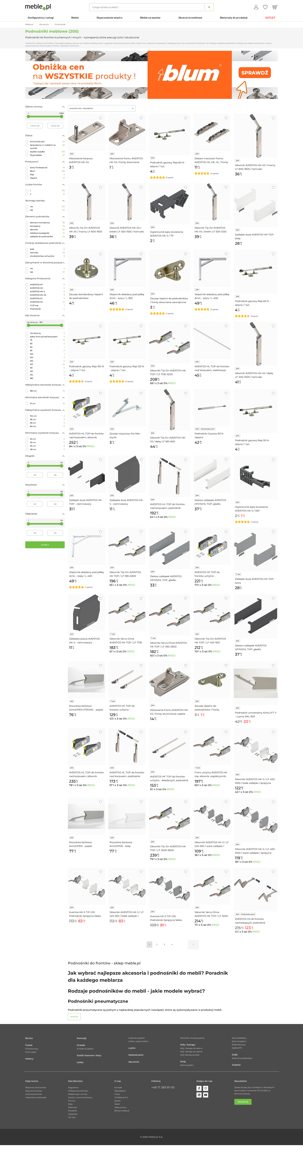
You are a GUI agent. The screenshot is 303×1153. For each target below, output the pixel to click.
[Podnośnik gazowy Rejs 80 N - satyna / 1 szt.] (169, 134)
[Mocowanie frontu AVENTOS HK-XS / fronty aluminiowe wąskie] (169, 682)
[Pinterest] (199, 1094)
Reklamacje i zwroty (77, 1094)
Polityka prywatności (78, 1091)
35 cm (47, 446)
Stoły (183, 1061)
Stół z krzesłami (239, 1041)
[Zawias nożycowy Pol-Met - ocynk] (127, 407)
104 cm (47, 416)
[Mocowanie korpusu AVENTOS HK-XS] (86, 132)
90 (47, 350)
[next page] (193, 944)
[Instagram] (205, 1088)
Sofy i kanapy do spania (191, 1051)
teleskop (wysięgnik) (47, 233)
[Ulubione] (265, 7)
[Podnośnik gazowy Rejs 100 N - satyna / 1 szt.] (86, 340)
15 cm (47, 403)
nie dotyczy (47, 333)
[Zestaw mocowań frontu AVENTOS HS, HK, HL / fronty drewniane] (212, 132)
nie (47, 206)
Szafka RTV (237, 1048)
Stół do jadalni (186, 1065)
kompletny (47, 226)
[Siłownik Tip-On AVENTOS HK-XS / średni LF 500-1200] (212, 201)
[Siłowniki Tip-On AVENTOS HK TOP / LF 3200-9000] (169, 818)
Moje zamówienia (33, 1091)
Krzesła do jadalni (85, 1049)
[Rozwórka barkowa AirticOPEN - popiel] (86, 816)
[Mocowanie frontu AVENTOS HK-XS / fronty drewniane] (127, 132)
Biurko (29, 1038)
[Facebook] (199, 1088)
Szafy (235, 1054)
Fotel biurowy (32, 1049)
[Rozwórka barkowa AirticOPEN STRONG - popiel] (86, 680)
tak (47, 210)
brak (47, 249)
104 (47, 357)
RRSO (171, 383)
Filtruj (45, 545)
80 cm (47, 426)
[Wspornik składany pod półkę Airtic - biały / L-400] (86, 546)
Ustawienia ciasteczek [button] (35, 1097)
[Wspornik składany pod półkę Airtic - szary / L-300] (127, 268)
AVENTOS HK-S (47, 291)
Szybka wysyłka (47, 151)
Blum (47, 171)
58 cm (47, 419)
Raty (70, 1104)
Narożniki (133, 1061)
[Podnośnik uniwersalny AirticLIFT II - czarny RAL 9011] (256, 683)
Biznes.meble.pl (121, 1110)
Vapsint (47, 178)
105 (47, 361)
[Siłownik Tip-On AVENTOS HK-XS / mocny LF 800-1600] (86, 201)
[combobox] (102, 108)
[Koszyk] (275, 7)
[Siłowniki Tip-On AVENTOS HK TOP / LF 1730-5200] (169, 342)
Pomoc (71, 1101)
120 (47, 371)
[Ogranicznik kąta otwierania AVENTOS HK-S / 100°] (256, 478)
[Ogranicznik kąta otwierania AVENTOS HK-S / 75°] (169, 204)
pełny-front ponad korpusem (47, 336)
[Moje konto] (256, 7)
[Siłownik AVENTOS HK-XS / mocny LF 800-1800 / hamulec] (256, 136)
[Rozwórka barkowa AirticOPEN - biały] (127, 816)
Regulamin (73, 1087)
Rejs (47, 174)
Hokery (29, 1058)
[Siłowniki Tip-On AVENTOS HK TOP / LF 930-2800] (127, 546)
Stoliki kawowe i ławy (89, 1055)
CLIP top (47, 305)
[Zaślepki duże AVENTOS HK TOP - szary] (256, 550)
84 (47, 347)
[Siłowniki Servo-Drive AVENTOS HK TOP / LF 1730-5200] (127, 612)
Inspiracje (72, 1114)
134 (47, 375)
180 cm (47, 391)
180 (47, 378)
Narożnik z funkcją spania (192, 1038)
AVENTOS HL (47, 298)
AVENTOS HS (47, 302)
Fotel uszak (30, 1052)
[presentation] (30, 75)
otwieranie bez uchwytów (47, 256)
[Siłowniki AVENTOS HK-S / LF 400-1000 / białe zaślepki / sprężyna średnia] (256, 750)
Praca (117, 1094)
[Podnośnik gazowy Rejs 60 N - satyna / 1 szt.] (256, 272)
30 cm (47, 442)
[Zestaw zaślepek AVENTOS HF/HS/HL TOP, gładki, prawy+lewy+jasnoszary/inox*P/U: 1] (169, 548)
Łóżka (80, 1062)
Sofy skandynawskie (189, 1055)
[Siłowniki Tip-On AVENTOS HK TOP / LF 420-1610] (212, 612)
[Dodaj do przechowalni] (101, 118)
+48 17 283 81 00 (163, 1087)
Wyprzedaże (47, 155)
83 (47, 343)
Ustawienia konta (33, 1094)
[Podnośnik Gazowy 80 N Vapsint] (212, 407)
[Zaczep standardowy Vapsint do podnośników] (86, 268)
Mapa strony (120, 1107)
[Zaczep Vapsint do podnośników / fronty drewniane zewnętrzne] (169, 270)
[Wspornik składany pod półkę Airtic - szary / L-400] (212, 268)
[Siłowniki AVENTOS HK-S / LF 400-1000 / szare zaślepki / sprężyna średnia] (256, 820)
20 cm (47, 439)
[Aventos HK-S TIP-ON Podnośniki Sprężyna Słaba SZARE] (169, 888)
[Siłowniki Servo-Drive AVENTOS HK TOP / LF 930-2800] (169, 614)
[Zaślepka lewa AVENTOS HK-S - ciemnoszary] (127, 474)
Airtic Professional (47, 167)
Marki (117, 1104)
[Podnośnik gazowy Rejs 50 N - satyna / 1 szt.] (256, 411)
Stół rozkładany (239, 1038)
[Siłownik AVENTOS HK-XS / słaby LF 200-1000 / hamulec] (256, 344)
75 (47, 340)
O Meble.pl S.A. (121, 1097)
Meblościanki (135, 1055)
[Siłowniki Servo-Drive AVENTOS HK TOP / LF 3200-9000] (212, 886)
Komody (81, 1038)
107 (47, 364)
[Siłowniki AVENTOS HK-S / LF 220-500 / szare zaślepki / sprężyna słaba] (212, 816)
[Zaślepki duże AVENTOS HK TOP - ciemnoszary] (86, 474)
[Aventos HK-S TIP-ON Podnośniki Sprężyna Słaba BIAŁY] (86, 886)
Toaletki (236, 1064)
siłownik (47, 229)
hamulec (47, 252)
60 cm (47, 423)
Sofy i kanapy (187, 1044)
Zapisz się (243, 1102)
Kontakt (118, 1087)
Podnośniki (47, 309)
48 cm (47, 449)
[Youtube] (205, 1094)
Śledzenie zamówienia (35, 1087)
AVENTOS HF (47, 284)
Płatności (72, 1107)
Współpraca (120, 1091)
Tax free (72, 1117)
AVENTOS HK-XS (47, 295)
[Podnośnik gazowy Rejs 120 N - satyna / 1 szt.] (127, 340)
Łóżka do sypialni (136, 1038)
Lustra (131, 1048)
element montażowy (47, 222)
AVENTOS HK (47, 288)
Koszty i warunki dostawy (80, 1097)
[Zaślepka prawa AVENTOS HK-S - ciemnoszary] (86, 612)
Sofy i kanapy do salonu (191, 1048)
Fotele (29, 1045)
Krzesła (81, 1045)
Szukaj (209, 7)
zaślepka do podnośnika (47, 236)
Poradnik (72, 1110)
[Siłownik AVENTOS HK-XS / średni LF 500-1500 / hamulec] (127, 201)
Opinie (117, 1101)
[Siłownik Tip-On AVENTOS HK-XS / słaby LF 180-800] (169, 409)
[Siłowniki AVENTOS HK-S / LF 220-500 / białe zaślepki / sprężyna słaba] (127, 886)
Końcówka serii (47, 141)
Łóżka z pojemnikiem (138, 1041)
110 (47, 368)
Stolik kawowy (239, 1044)
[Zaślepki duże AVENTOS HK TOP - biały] (256, 205)
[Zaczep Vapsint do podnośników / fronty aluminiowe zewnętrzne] (212, 680)
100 (47, 354)
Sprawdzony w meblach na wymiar (47, 146)
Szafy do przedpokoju (242, 1058)
